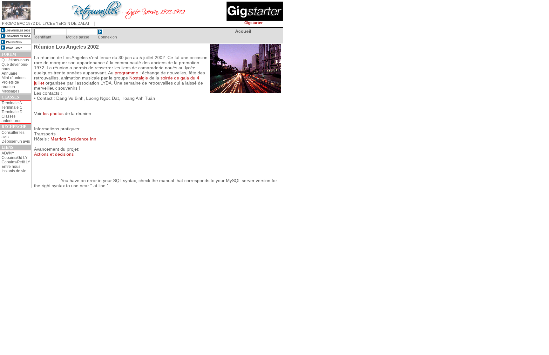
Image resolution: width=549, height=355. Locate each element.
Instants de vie (14, 171)
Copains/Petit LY (16, 162)
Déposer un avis (16, 141)
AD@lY (8, 153)
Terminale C (12, 107)
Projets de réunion (10, 84)
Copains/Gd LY (15, 157)
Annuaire (9, 73)
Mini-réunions (13, 78)
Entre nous (11, 166)
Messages (10, 91)
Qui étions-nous (15, 60)
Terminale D (12, 112)
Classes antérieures (11, 118)
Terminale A (12, 103)
